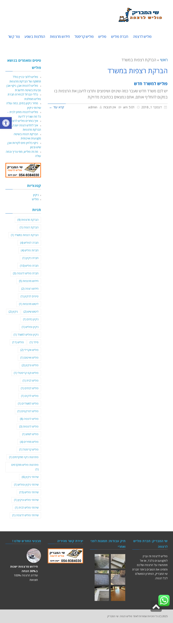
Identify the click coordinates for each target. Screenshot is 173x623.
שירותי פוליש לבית (27, 507)
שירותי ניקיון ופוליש (26, 485)
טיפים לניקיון (29, 296)
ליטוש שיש (31, 312)
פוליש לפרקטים (28, 411)
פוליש (35, 199)
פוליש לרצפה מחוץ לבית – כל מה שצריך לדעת (24, 114)
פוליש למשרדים (28, 403)
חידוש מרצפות (29, 281)
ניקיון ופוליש (30, 327)
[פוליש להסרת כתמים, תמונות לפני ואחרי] (118, 594)
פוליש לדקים (30, 396)
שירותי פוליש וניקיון (26, 500)
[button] (6, 123)
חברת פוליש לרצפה (26, 273)
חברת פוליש (29, 266)
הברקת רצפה (29, 227)
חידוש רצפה (30, 289)
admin (92, 107)
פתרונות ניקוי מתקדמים (24, 457)
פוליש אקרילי (29, 350)
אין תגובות (109, 107)
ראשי (164, 59)
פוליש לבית (31, 380)
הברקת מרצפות (28, 220)
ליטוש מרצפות (29, 304)
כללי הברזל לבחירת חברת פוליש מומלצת (24, 96)
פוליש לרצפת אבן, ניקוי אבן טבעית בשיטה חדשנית (24, 88)
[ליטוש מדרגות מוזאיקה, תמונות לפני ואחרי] (118, 561)
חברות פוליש (30, 250)
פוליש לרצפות (29, 426)
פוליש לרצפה (29, 419)
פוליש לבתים (30, 388)
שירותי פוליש (29, 492)
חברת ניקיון (30, 258)
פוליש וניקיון (30, 365)
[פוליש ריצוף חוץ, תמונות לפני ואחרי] (102, 561)
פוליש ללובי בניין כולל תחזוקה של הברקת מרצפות (25, 79)
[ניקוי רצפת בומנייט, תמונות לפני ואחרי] (118, 577)
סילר (34, 342)
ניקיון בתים (31, 319)
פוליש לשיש (30, 434)
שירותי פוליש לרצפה (25, 515)
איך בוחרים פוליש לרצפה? (23, 121)
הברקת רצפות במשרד (25, 235)
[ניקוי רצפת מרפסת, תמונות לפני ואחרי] (102, 577)
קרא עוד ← (56, 107)
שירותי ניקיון (30, 477)
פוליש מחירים (29, 442)
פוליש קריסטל (29, 449)
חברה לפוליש (29, 243)
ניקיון (36, 195)
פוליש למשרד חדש (151, 83)
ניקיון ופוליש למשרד (26, 335)
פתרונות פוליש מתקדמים (25, 467)
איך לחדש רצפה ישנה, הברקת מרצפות (26, 127)
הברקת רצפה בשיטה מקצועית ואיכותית (27, 136)
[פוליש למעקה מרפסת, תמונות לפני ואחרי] (102, 594)
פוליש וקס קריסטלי (26, 373)
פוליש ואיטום (29, 357)
